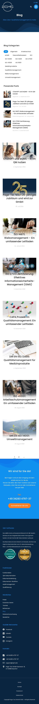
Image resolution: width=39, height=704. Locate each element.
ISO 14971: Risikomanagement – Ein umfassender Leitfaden (19, 238)
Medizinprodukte (11, 66)
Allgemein (13, 52)
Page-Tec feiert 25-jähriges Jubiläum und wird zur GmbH (19, 198)
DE (37, 3)
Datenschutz (19, 695)
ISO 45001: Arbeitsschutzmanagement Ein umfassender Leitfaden (19, 400)
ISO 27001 (28, 59)
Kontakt (6, 648)
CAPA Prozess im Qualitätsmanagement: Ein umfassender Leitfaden (19, 320)
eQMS (7, 55)
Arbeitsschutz (26, 52)
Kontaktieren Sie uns (19, 505)
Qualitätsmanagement (13, 70)
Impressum (19, 691)
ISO (31, 55)
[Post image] (19, 154)
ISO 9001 (18, 63)
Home (19, 682)
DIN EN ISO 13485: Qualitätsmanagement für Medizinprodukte (19, 360)
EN (34, 3)
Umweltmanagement (12, 77)
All (6, 52)
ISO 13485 (8, 59)
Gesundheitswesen (19, 55)
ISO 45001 (8, 63)
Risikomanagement (12, 74)
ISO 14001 (18, 59)
